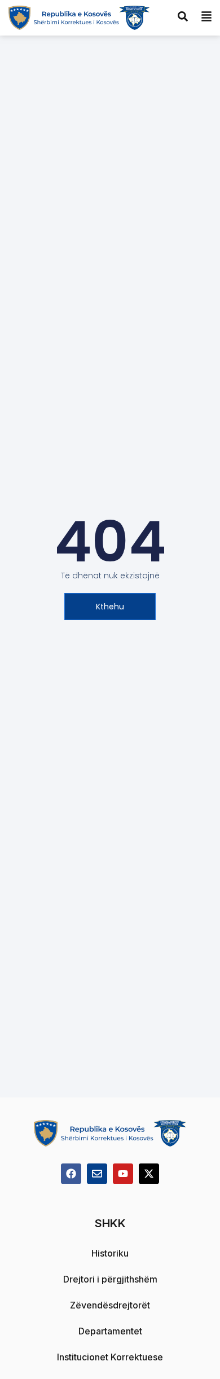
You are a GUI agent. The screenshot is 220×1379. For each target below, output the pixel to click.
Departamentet (110, 1331)
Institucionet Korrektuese (110, 1357)
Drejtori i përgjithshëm (110, 1279)
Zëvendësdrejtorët (110, 1305)
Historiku (110, 1253)
